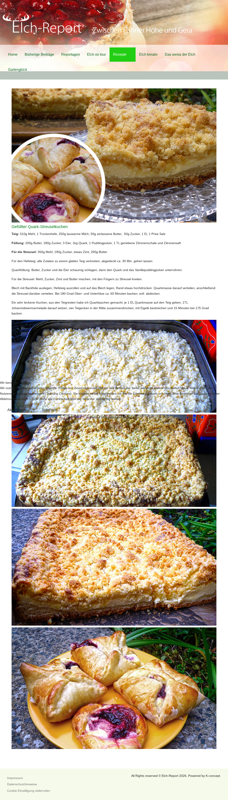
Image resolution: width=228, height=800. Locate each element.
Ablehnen (49, 410)
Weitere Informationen (104, 417)
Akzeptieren (16, 410)
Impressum (131, 417)
